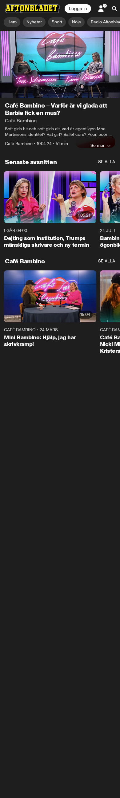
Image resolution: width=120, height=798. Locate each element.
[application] (60, 64)
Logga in (78, 8)
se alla (106, 161)
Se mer (97, 145)
